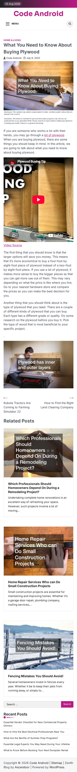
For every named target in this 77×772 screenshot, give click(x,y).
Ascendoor (22, 767)
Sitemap (56, 763)
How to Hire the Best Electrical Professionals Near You (34, 731)
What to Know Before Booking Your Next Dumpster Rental (36, 750)
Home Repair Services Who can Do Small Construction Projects (34, 584)
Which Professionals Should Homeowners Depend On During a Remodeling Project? (33, 488)
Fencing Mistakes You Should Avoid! (35, 676)
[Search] (69, 23)
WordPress (56, 767)
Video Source (13, 245)
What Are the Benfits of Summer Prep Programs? (31, 738)
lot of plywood (54, 135)
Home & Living (12, 40)
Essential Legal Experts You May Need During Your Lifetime (37, 744)
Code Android (39, 14)
